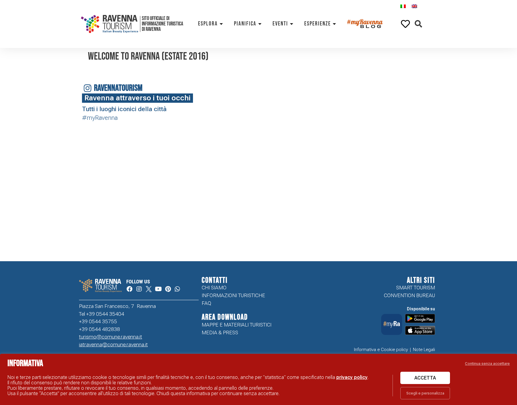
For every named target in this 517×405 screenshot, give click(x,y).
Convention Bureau (409, 295)
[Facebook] (129, 289)
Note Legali (424, 349)
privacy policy (352, 377)
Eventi (280, 23)
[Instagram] (139, 289)
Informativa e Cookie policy (381, 349)
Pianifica (245, 23)
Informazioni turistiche (233, 295)
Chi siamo (214, 288)
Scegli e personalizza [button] (425, 393)
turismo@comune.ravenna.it (110, 337)
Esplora (208, 23)
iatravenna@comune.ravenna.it (113, 344)
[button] (418, 24)
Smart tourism (415, 288)
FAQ (206, 303)
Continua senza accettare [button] (487, 363)
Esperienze (317, 23)
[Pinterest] (168, 289)
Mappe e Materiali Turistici (236, 325)
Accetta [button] (425, 378)
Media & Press (220, 333)
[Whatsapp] (177, 289)
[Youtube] (158, 289)
